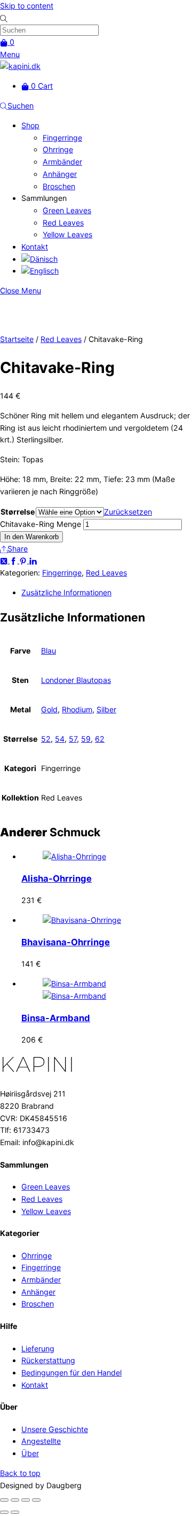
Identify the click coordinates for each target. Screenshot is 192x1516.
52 (46, 738)
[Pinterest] (24, 560)
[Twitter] (5, 560)
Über (30, 1453)
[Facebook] (14, 560)
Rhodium (77, 709)
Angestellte (41, 1440)
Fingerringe (62, 137)
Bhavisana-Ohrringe (65, 942)
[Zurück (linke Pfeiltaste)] (4, 1512)
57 (73, 738)
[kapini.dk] (20, 66)
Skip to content (26, 5)
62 (100, 738)
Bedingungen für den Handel (71, 1372)
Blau (48, 650)
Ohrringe (58, 149)
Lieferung (37, 1348)
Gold (49, 709)
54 (60, 738)
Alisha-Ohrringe (56, 878)
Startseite (17, 339)
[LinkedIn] (33, 560)
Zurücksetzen (128, 511)
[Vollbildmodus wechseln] (15, 1500)
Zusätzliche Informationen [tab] (66, 592)
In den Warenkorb (31, 537)
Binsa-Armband (55, 1018)
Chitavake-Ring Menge (40, 523)
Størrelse (18, 511)
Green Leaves (67, 210)
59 (86, 738)
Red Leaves (63, 222)
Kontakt (34, 246)
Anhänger (60, 173)
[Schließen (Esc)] (36, 1500)
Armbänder (62, 161)
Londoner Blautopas (76, 680)
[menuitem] (39, 258)
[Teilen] (25, 1500)
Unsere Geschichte (54, 1429)
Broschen (59, 186)
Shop (30, 125)
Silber (106, 709)
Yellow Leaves (67, 234)
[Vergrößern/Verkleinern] (4, 1500)
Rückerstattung (48, 1360)
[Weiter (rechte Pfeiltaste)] (15, 1512)
